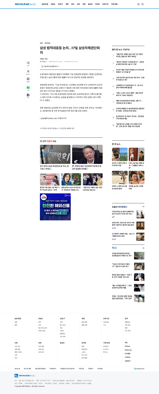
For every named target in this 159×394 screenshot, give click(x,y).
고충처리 (90, 368)
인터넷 (62, 331)
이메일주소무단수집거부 (67, 368)
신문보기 (127, 361)
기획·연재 (114, 4)
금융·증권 (45, 4)
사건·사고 (17, 346)
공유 (28, 66)
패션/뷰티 (84, 349)
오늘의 (119, 207)
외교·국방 (127, 331)
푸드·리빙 (84, 355)
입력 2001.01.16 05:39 (55, 61)
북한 (126, 328)
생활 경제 (84, 325)
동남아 (90, 4)
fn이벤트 (128, 354)
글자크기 (28, 74)
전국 (16, 358)
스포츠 (83, 352)
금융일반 (47, 43)
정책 (39, 322)
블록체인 (62, 334)
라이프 (97, 4)
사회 (78, 4)
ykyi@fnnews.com (49, 118)
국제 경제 (41, 346)
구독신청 (81, 368)
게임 (61, 328)
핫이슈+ (105, 352)
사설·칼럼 (106, 322)
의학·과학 (63, 336)
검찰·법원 (17, 349)
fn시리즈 (105, 349)
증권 (16, 325)
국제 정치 (41, 349)
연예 (83, 346)
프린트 (28, 82)
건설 (39, 325)
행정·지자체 (18, 352)
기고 (104, 325)
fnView (127, 346)
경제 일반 (84, 322)
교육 (16, 355)
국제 (83, 4)
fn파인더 (105, 346)
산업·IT (60, 4)
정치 (72, 4)
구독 (28, 90)
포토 (126, 343)
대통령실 (127, 322)
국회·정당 (127, 325)
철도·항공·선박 (42, 328)
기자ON (127, 357)
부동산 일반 (41, 331)
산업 (61, 322)
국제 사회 (41, 352)
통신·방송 (63, 325)
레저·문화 (84, 358)
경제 (67, 4)
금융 (16, 322)
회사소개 (17, 368)
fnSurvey (128, 350)
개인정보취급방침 (40, 368)
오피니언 (105, 4)
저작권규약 (53, 368)
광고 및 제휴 (27, 368)
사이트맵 (99, 368)
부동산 (53, 4)
